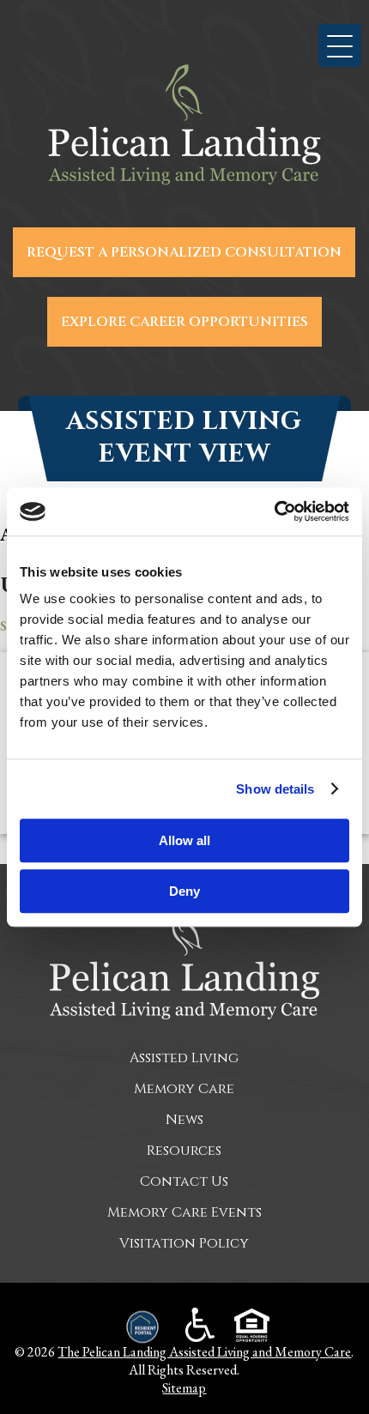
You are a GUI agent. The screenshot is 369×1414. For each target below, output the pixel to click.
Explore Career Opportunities (184, 321)
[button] (339, 45)
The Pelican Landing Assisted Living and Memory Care (204, 1352)
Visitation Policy (184, 1243)
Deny (184, 891)
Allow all (184, 840)
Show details (275, 789)
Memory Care (184, 1088)
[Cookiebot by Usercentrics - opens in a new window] (274, 511)
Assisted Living (184, 1057)
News (184, 1119)
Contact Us (184, 1181)
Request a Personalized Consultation (184, 252)
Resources (184, 1150)
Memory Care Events (184, 1212)
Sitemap (184, 1388)
